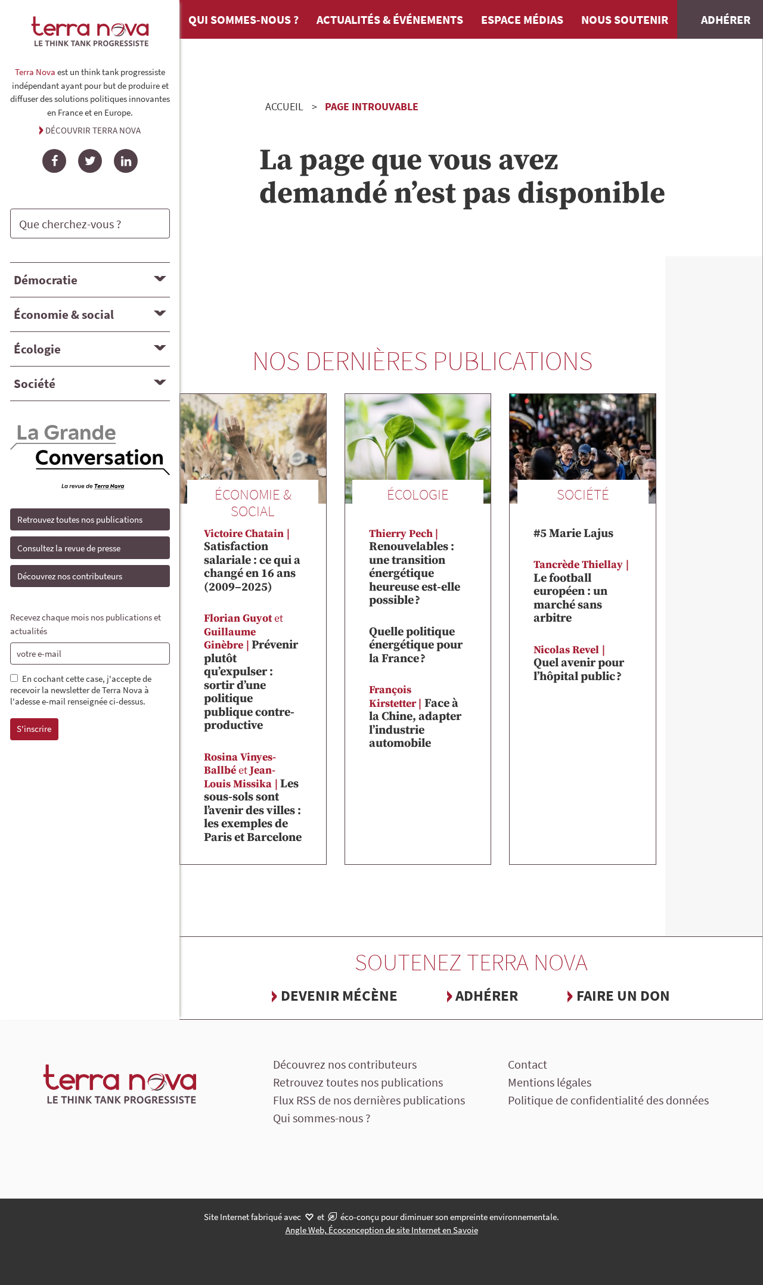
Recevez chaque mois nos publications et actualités (85, 624)
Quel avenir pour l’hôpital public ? (579, 663)
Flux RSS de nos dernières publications (369, 1099)
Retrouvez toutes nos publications (79, 519)
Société (34, 383)
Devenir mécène (339, 995)
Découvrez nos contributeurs (69, 576)
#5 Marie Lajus (573, 533)
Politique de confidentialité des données (608, 1099)
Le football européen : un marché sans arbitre (578, 592)
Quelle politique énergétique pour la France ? (416, 645)
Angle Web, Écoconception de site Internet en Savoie (382, 1230)
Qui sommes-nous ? (243, 19)
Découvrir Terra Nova (93, 130)
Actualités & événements (390, 19)
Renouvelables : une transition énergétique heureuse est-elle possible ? (414, 568)
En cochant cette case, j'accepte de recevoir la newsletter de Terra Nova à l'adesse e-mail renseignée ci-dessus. (80, 690)
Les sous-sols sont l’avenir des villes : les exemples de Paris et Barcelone (253, 797)
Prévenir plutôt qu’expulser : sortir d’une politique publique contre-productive (251, 672)
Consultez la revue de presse (68, 548)
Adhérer (486, 995)
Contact (527, 1064)
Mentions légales (549, 1082)
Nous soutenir (624, 19)
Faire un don (623, 995)
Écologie (37, 349)
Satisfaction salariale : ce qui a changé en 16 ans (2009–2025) (252, 561)
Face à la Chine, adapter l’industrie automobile (415, 717)
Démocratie (45, 280)
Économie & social (64, 314)
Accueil (284, 106)
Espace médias (522, 19)
